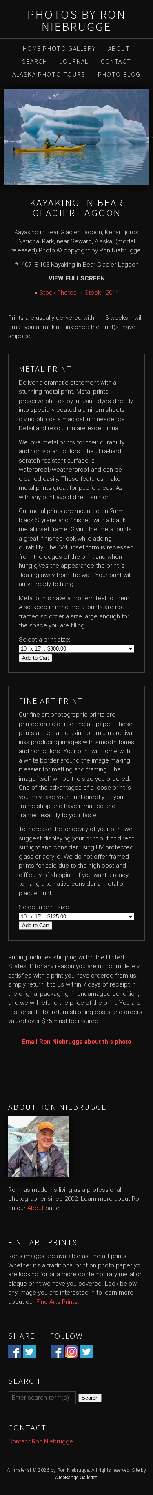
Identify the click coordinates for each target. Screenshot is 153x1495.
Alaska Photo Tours (49, 74)
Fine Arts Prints (57, 1301)
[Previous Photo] (2, 137)
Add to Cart (35, 658)
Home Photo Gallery (59, 48)
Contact (116, 61)
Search (34, 61)
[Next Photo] (151, 137)
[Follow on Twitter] (86, 1353)
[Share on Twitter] (29, 1353)
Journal (74, 61)
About (119, 48)
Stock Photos (58, 292)
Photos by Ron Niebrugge (76, 20)
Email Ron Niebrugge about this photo (76, 1041)
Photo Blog (119, 74)
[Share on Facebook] (14, 1353)
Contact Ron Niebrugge (40, 1441)
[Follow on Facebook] (57, 1353)
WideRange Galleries (76, 1477)
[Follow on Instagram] (71, 1353)
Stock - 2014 (101, 292)
